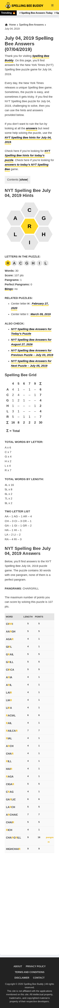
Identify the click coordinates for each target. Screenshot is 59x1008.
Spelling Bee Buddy (34, 984)
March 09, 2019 (41, 314)
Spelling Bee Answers (31, 24)
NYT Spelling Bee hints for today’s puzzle (27, 155)
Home (12, 24)
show (23, 179)
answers (31, 128)
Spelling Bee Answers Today (37, 13)
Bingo (9, 289)
